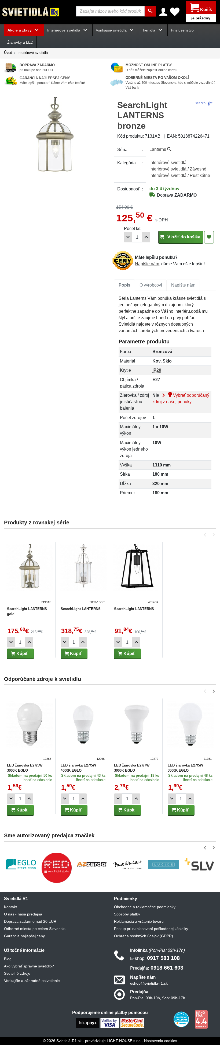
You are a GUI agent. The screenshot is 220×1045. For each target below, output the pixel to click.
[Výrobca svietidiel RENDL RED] (56, 867)
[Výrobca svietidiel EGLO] (21, 864)
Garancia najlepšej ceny (24, 936)
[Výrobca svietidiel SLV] (199, 864)
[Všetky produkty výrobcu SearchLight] (204, 103)
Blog (8, 959)
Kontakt (10, 907)
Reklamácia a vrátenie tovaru (139, 921)
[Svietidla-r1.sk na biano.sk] (201, 1019)
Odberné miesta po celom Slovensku (35, 928)
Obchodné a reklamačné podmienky (144, 907)
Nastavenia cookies (160, 1041)
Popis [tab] (124, 285)
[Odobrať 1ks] (128, 237)
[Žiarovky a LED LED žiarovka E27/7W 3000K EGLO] (136, 731)
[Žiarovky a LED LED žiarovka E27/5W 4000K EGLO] (83, 731)
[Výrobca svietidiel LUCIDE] (163, 864)
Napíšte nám (147, 264)
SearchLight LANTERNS (81, 609)
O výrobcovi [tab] (151, 285)
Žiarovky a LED (20, 42)
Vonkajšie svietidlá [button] (112, 30)
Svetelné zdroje (17, 973)
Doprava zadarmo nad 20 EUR (30, 921)
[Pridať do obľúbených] (209, 237)
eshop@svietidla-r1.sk (149, 983)
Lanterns (158, 149)
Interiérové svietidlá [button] (64, 30)
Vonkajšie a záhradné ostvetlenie (32, 980)
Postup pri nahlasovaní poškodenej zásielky (151, 928)
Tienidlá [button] (149, 30)
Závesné (198, 169)
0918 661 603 (156, 968)
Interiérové (167, 162)
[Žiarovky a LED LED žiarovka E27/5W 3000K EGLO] (29, 731)
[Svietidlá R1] (30, 11)
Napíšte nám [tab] (183, 285)
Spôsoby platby (127, 914)
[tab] (124, 285)
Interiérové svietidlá (32, 53)
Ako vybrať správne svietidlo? (29, 966)
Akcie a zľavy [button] (20, 30)
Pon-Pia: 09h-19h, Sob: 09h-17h (157, 998)
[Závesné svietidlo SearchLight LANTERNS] (136, 574)
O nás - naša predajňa (23, 914)
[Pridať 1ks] (146, 237)
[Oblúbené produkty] (174, 12)
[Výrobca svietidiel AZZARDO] (92, 864)
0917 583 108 (155, 958)
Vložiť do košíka (183, 237)
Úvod (8, 53)
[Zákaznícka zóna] (163, 12)
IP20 (156, 370)
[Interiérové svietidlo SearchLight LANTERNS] (83, 574)
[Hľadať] (150, 11)
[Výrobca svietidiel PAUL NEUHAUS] (128, 864)
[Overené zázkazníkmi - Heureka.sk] (181, 1019)
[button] (206, 535)
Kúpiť (21, 653)
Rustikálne (200, 175)
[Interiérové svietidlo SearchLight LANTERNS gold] (29, 574)
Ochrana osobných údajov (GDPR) (143, 936)
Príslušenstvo (182, 30)
